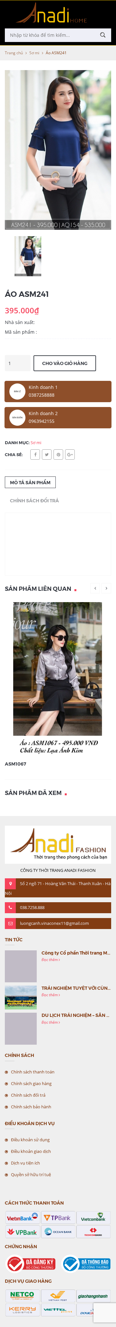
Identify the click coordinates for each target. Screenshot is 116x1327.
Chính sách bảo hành (31, 1107)
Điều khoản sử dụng (30, 1140)
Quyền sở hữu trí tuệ (31, 1174)
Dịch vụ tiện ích (25, 1163)
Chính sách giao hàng (31, 1083)
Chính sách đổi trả (28, 1095)
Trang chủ (14, 53)
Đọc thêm (50, 959)
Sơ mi (34, 53)
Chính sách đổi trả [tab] (34, 500)
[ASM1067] (58, 679)
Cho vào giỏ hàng (64, 363)
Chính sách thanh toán (32, 1072)
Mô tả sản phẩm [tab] (30, 482)
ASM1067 (15, 763)
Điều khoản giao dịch (31, 1151)
